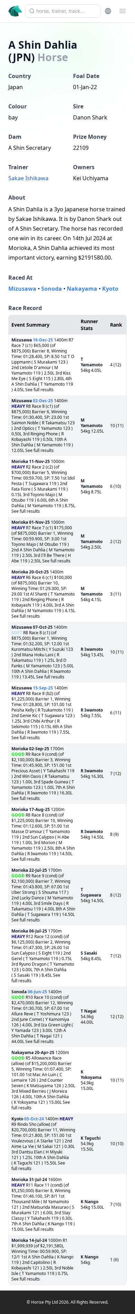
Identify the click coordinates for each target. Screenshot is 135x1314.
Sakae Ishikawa (28, 178)
